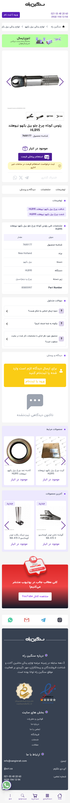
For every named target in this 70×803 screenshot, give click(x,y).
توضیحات (60, 189)
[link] (35, 40)
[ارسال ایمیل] (27, 620)
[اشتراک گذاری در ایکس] (21, 178)
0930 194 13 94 (12, 779)
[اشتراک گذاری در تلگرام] (27, 177)
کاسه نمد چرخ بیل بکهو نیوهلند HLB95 (51, 472)
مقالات (35, 744)
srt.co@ (8, 768)
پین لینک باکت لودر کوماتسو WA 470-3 (51, 536)
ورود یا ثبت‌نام (35, 381)
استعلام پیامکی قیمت (32, 156)
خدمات (35, 739)
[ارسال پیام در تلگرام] (43, 620)
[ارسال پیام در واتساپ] (10, 620)
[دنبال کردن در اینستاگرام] (60, 620)
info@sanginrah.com (15, 761)
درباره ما (35, 724)
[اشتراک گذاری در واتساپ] (15, 178)
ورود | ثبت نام (11, 14)
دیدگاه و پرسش (27, 189)
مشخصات (45, 189)
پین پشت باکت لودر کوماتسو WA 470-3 (19, 536)
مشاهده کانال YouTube (35, 596)
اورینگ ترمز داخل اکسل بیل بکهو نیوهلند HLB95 (19, 472)
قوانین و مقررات (35, 719)
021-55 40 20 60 (12, 776)
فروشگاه (35, 734)
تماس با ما (35, 729)
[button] (9, 82)
